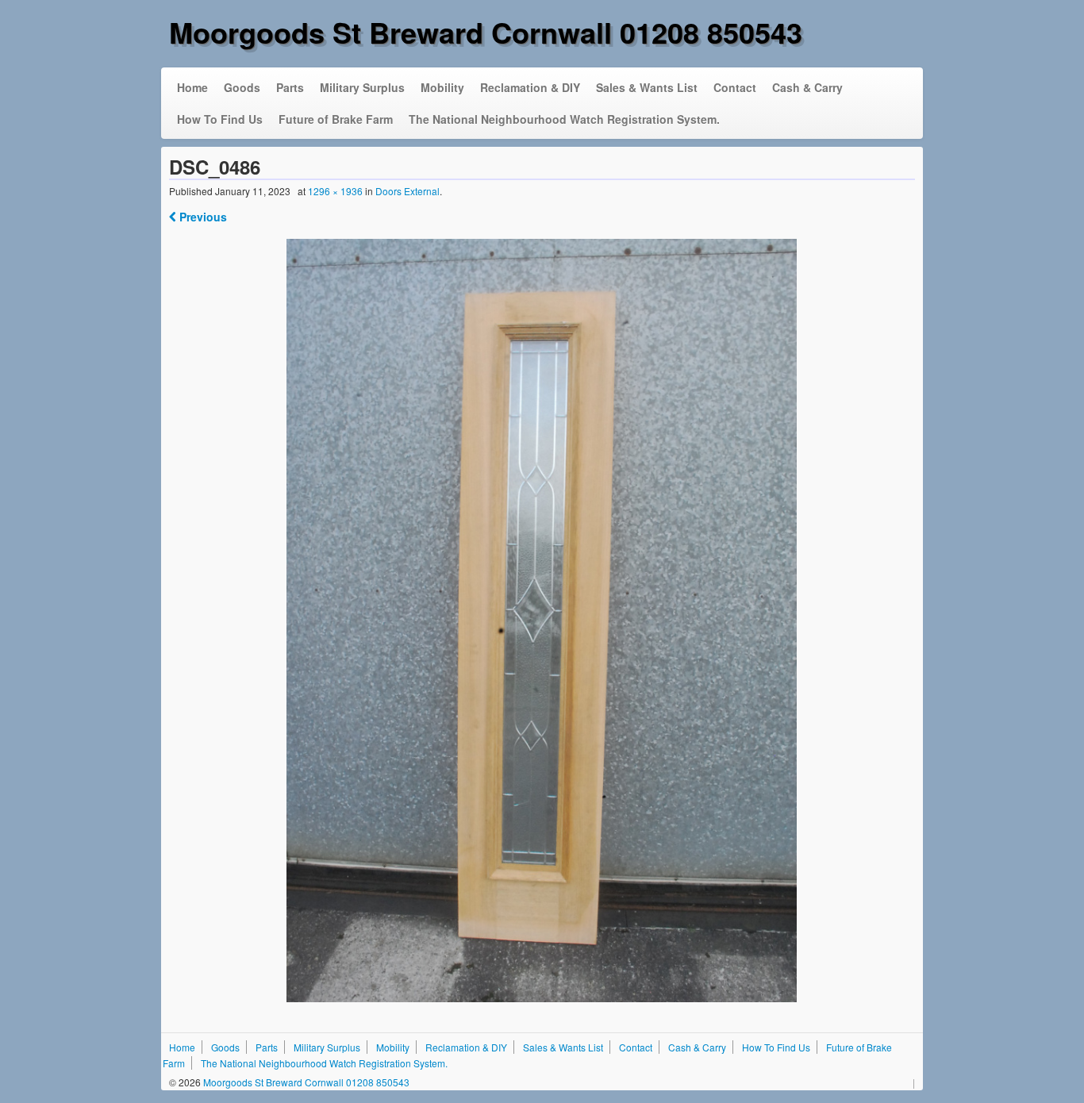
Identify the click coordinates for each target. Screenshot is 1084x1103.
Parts (290, 87)
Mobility (442, 87)
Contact (734, 87)
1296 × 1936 (335, 191)
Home (192, 87)
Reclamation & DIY (530, 87)
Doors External (407, 191)
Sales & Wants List (647, 87)
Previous (201, 217)
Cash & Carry (807, 87)
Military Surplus (362, 87)
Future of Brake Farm (336, 119)
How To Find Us (220, 119)
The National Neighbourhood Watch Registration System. (564, 119)
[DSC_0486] (542, 620)
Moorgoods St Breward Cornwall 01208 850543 (485, 31)
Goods (242, 87)
